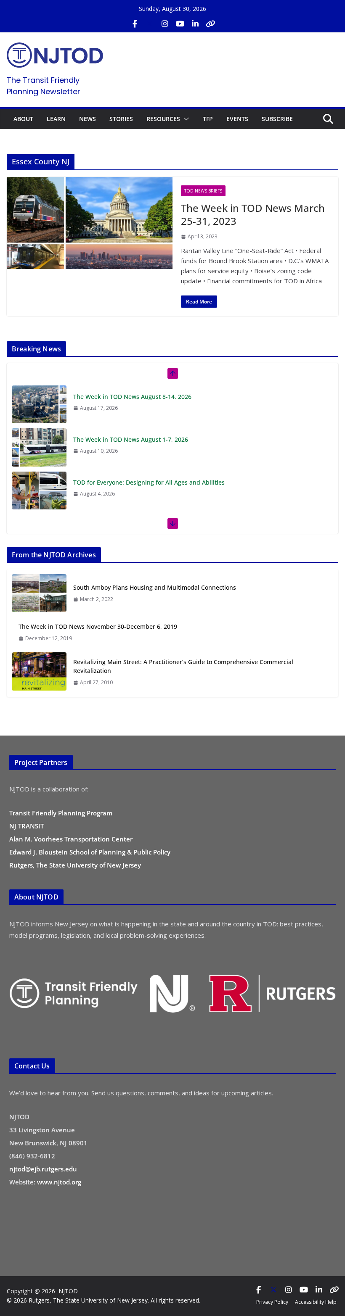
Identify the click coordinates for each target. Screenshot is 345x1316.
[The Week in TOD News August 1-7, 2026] (39, 404)
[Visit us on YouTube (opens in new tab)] (180, 24)
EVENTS (237, 119)
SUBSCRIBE (277, 119)
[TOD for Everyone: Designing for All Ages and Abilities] (39, 447)
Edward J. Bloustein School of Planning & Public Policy (89, 852)
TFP (208, 119)
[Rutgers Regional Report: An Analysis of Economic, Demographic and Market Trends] (39, 490)
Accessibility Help (316, 1301)
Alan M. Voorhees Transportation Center (71, 839)
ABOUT (23, 119)
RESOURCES (163, 119)
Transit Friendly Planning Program (60, 813)
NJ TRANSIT (26, 826)
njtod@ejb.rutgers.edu (43, 1169)
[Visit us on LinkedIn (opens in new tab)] (195, 24)
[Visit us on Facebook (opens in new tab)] (134, 24)
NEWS (87, 119)
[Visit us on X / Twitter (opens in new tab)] (150, 24)
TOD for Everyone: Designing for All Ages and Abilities (149, 439)
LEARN (56, 119)
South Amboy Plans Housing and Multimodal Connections (154, 587)
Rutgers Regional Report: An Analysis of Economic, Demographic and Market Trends (191, 482)
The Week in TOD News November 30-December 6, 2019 (98, 626)
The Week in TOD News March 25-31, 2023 (253, 214)
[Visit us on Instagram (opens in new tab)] (165, 24)
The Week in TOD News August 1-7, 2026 (130, 397)
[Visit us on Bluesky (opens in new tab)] (210, 24)
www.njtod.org (59, 1182)
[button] (184, 119)
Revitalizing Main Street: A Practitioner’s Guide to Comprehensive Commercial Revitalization (183, 666)
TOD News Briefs (203, 191)
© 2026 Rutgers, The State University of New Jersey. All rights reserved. (103, 1300)
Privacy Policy (272, 1301)
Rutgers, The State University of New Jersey (75, 865)
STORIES (121, 119)
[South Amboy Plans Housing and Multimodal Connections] (39, 593)
